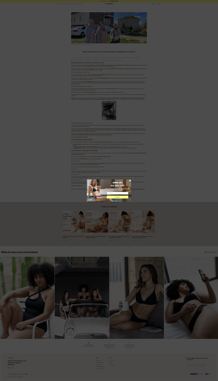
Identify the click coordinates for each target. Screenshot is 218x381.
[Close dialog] (130, 180)
